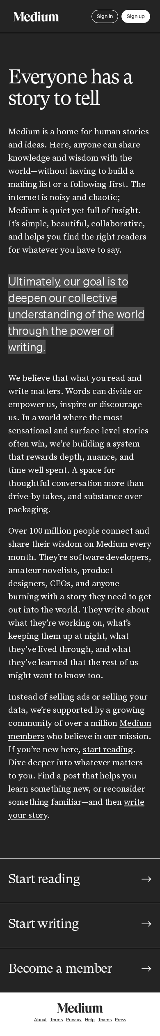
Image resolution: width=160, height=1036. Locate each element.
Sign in (105, 16)
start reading (108, 749)
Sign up (136, 16)
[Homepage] (36, 17)
